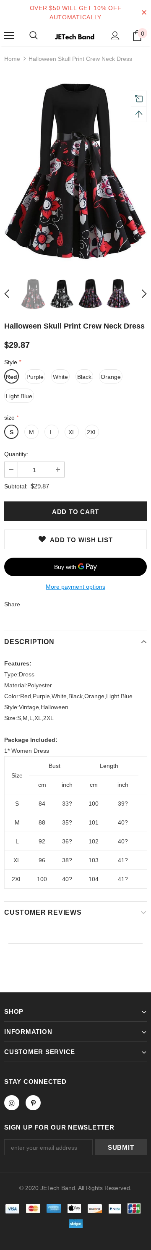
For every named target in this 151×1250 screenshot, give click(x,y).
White (60, 376)
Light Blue (19, 396)
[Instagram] (11, 1102)
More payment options (75, 586)
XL (72, 432)
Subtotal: (16, 486)
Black (84, 376)
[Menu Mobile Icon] (9, 36)
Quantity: (16, 454)
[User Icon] (115, 35)
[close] (144, 12)
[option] (75, 170)
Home (12, 58)
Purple (35, 376)
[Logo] (74, 35)
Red (11, 376)
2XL (92, 432)
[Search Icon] (33, 35)
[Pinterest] (33, 1102)
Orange (111, 376)
